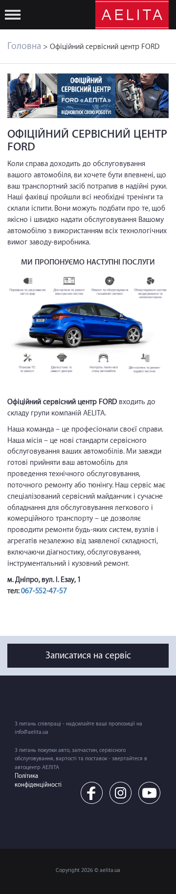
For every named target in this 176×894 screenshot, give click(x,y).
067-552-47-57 (44, 591)
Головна (24, 46)
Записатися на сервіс (88, 655)
